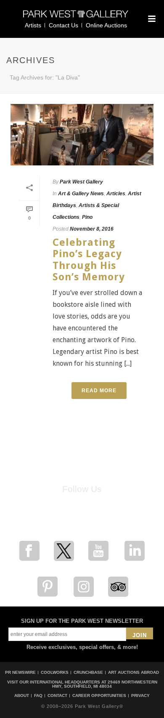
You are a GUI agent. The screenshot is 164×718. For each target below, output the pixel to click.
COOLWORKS (55, 672)
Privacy (140, 696)
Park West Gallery (81, 182)
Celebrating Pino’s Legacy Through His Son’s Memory (89, 260)
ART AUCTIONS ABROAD (133, 672)
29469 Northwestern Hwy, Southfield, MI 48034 (104, 684)
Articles (115, 194)
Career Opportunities (99, 696)
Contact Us (63, 25)
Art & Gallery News (81, 194)
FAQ (38, 696)
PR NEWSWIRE (20, 672)
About (21, 696)
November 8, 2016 (92, 229)
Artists (33, 25)
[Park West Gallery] (75, 17)
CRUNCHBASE (88, 672)
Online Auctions (106, 25)
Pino (87, 217)
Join (139, 635)
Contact (57, 696)
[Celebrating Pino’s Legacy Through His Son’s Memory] (82, 134)
